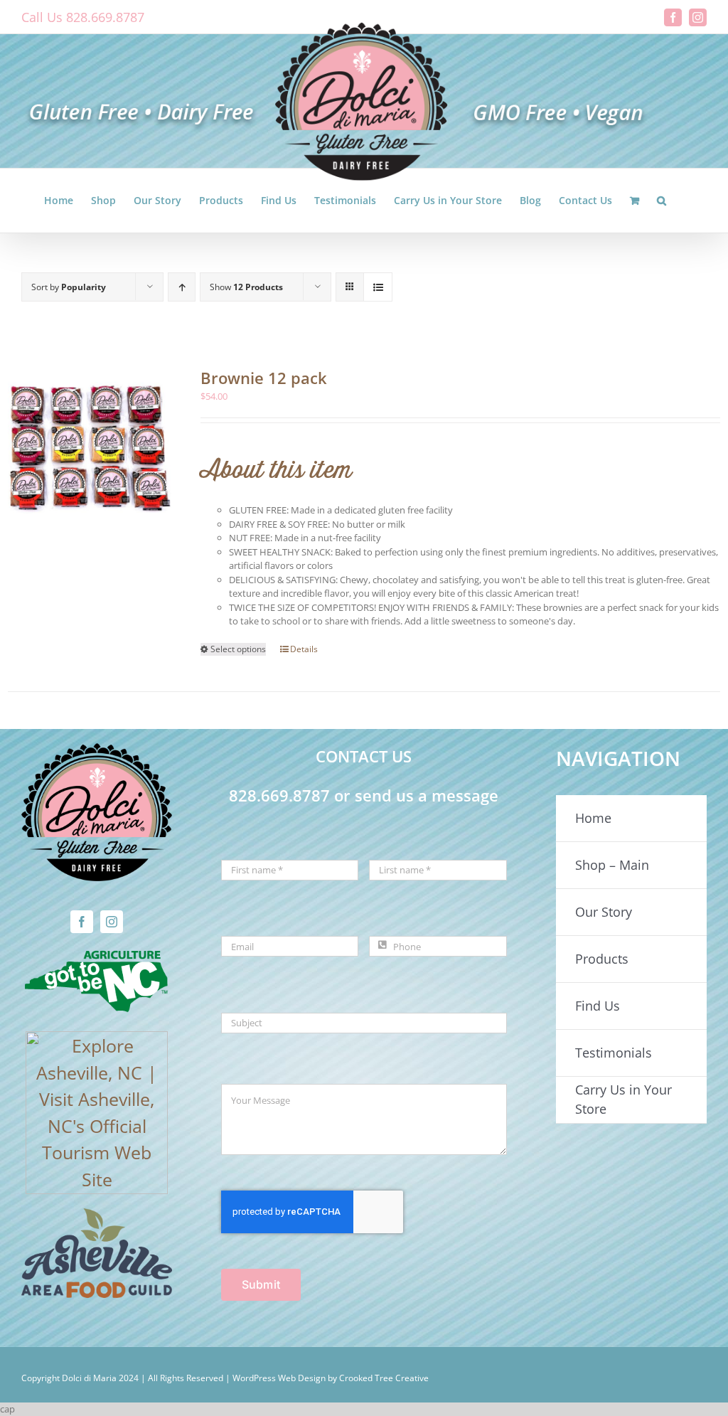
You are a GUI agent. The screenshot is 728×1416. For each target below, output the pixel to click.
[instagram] (111, 921)
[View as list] (378, 287)
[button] (661, 201)
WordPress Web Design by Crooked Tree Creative (330, 1378)
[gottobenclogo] (96, 956)
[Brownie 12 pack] (89, 448)
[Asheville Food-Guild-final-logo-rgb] (96, 1217)
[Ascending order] (182, 287)
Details (304, 649)
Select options (238, 649)
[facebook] (81, 921)
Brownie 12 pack (263, 377)
